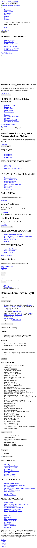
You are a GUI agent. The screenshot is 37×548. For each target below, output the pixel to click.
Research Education (10, 239)
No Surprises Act (9, 486)
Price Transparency (9, 491)
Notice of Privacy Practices (12, 490)
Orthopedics (7, 118)
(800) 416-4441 (16, 311)
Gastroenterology (9, 110)
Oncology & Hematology (11, 116)
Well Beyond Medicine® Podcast (13, 507)
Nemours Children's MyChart (12, 184)
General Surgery (9, 112)
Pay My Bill (7, 14)
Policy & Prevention (10, 474)
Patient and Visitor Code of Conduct (14, 485)
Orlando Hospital (9, 42)
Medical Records (9, 182)
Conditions (7, 515)
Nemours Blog (8, 502)
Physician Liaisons (9, 250)
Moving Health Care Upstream (13, 511)
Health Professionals (10, 520)
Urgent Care (7, 165)
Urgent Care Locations (10, 46)
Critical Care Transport (10, 249)
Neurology (7, 115)
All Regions (15, 3)
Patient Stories (8, 186)
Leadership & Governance (11, 471)
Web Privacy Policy (10, 495)
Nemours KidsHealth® (10, 506)
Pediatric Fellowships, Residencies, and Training (18, 236)
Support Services (9, 189)
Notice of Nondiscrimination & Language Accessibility (19, 488)
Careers (6, 16)
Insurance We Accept (10, 181)
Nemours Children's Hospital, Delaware (18, 305)
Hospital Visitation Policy (11, 483)
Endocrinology (8, 108)
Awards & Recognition (10, 467)
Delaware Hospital (9, 40)
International (7, 13)
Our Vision (7, 10)
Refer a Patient (8, 11)
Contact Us (7, 517)
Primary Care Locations (11, 43)
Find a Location (8, 156)
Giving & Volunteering (10, 179)
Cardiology (7, 107)
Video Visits (7, 167)
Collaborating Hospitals (11, 50)
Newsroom (7, 527)
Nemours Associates (10, 525)
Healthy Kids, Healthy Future (12, 509)
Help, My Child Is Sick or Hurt (13, 168)
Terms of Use (8, 493)
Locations (7, 472)
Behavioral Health (9, 105)
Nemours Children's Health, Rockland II (18, 314)
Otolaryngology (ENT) (10, 120)
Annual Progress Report (11, 466)
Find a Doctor (8, 154)
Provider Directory (9, 476)
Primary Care (8, 157)
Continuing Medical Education (13, 234)
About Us (7, 464)
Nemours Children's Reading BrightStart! (16, 504)
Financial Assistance (10, 178)
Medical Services (9, 524)
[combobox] (9, 280)
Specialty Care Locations (11, 48)
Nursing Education (9, 238)
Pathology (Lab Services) (11, 121)
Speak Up (7, 187)
